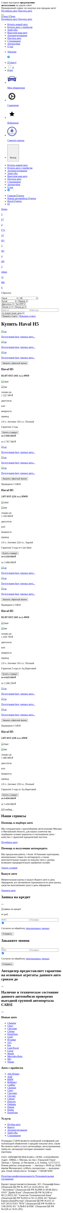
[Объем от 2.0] (7, 307)
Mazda (10, 1053)
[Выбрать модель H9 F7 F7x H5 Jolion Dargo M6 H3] (28, 298)
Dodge (10, 1110)
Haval (10, 201)
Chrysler (11, 1096)
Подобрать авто (9, 11)
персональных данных (37, 928)
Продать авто (25, 11)
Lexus (10, 1050)
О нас (10, 46)
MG (9, 1059)
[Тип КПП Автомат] (20, 304)
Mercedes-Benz (14, 1056)
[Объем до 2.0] (20, 307)
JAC (9, 1042)
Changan (11, 1023)
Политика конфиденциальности (18, 1176)
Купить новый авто (17, 24)
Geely (10, 1037)
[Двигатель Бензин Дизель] (8, 304)
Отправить (7, 934)
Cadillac (11, 1085)
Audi (9, 1076)
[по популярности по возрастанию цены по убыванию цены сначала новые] (12, 313)
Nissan (10, 1062)
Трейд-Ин (12, 30)
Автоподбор (13, 43)
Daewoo (11, 1101)
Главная (11, 195)
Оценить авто (8, 890)
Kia (9, 1045)
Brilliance (12, 1082)
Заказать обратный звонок (14, 363)
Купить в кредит (9, 432)
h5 (8, 204)
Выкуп (11, 1127)
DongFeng (12, 1034)
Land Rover (13, 1048)
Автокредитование (17, 35)
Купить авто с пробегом (19, 27)
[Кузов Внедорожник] (9, 301)
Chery (10, 1026)
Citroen (11, 1031)
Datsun (10, 1107)
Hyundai (11, 1039)
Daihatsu (11, 1104)
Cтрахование (14, 1135)
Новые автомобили (17, 198)
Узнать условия (9, 868)
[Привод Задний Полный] (23, 301)
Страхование (14, 41)
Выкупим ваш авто (17, 32)
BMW (10, 1079)
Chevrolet (12, 1028)
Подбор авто (13, 1124)
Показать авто (9, 316)
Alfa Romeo (13, 1074)
